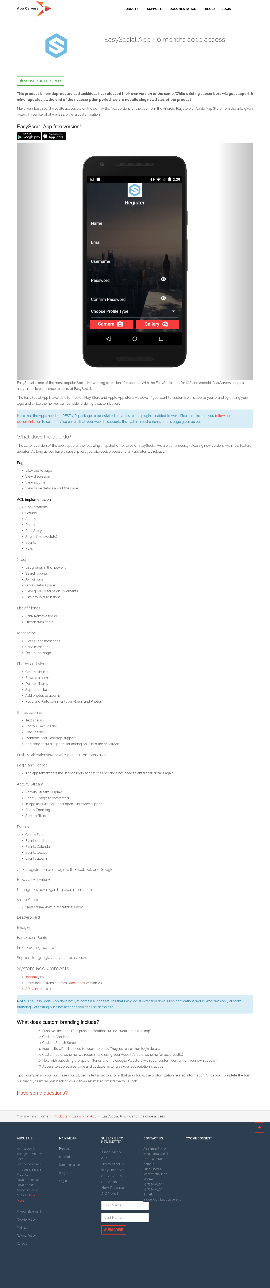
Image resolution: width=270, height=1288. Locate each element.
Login (226, 9)
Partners (22, 1227)
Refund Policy (26, 1235)
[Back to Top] (259, 1127)
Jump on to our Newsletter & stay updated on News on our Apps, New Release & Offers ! (113, 1173)
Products (130, 9)
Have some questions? (42, 1093)
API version (34, 989)
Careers (22, 1243)
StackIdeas (76, 983)
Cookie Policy (26, 1219)
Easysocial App (85, 1116)
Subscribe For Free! (42, 81)
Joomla (31, 977)
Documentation (183, 9)
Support (154, 9)
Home (43, 1116)
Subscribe (113, 1230)
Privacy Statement (29, 1211)
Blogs (210, 9)
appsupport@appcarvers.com (163, 1199)
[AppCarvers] (34, 9)
